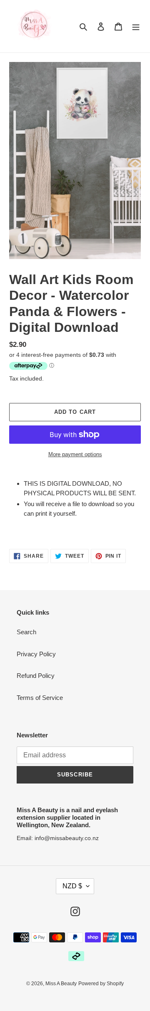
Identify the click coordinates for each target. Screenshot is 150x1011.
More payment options (75, 454)
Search (26, 631)
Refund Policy (36, 675)
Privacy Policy (36, 654)
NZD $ (72, 886)
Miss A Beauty (61, 983)
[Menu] (136, 26)
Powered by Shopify (101, 983)
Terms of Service (40, 697)
